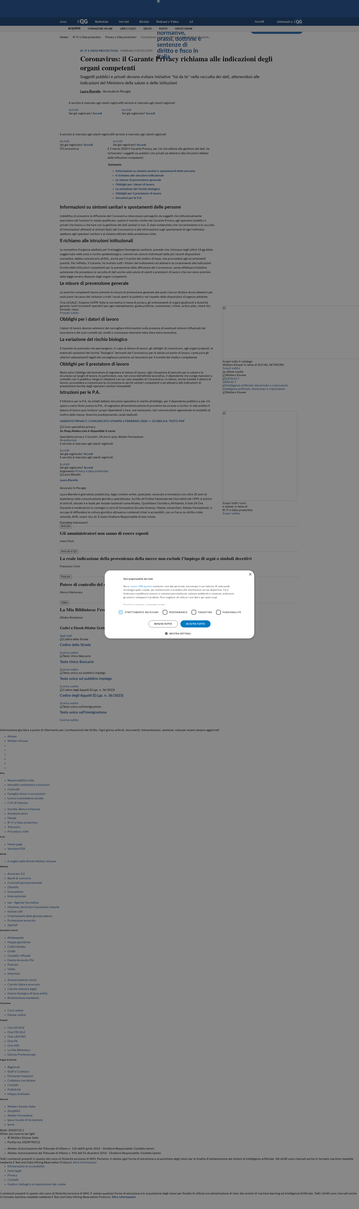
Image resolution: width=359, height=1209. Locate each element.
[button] (179, 633)
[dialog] (179, 604)
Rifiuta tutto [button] (163, 623)
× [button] (250, 574)
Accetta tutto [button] (195, 623)
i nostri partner (141, 586)
